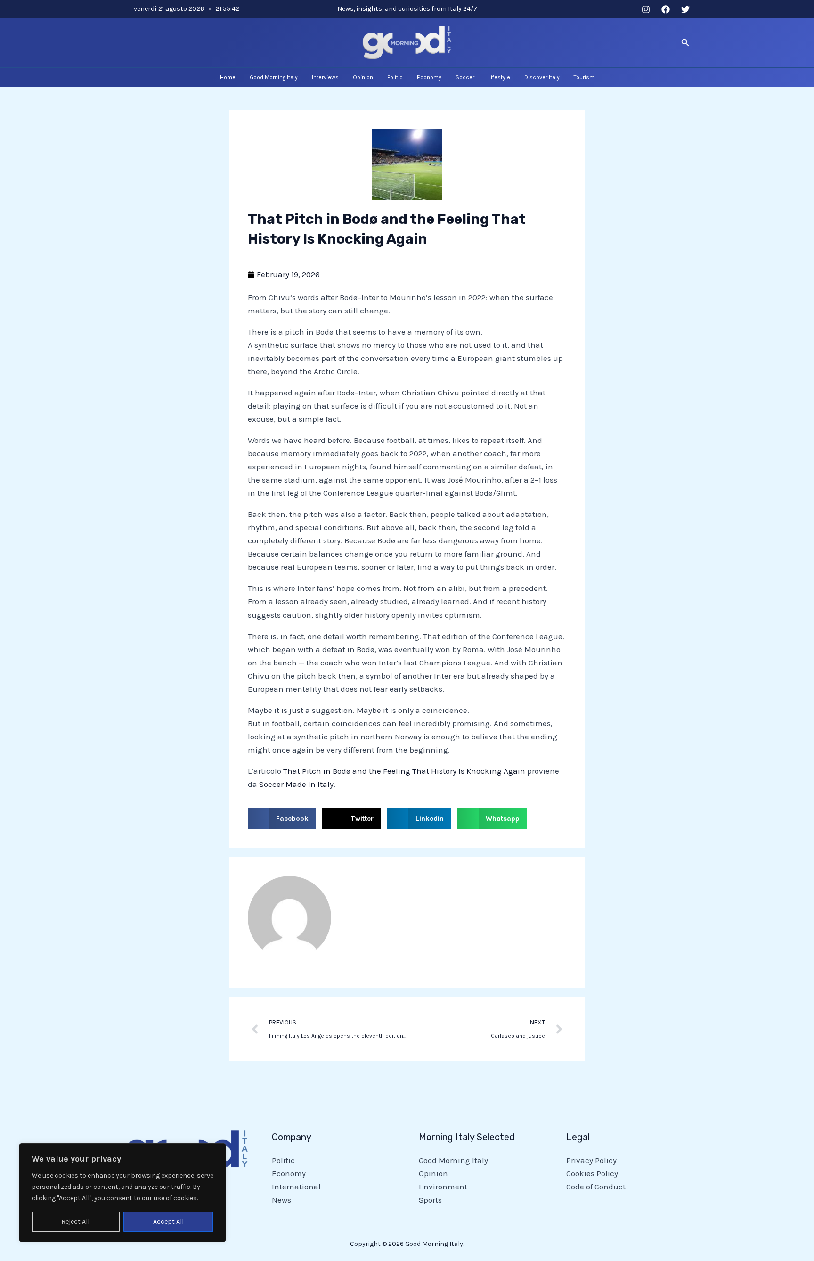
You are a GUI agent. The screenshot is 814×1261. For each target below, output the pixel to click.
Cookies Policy (592, 1173)
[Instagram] (646, 9)
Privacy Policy (591, 1160)
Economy (289, 1173)
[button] (685, 43)
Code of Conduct (596, 1186)
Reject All (75, 1222)
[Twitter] (685, 9)
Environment (443, 1186)
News (281, 1199)
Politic (283, 1160)
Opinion (433, 1173)
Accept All (168, 1222)
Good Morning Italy (453, 1160)
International (296, 1186)
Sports (430, 1199)
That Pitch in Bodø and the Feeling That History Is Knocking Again (404, 771)
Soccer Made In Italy (296, 784)
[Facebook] (665, 9)
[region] (122, 1192)
